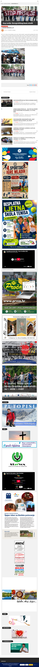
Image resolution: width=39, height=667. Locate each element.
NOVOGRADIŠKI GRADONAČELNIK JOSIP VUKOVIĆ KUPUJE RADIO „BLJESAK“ (23, 120)
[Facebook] (30, 85)
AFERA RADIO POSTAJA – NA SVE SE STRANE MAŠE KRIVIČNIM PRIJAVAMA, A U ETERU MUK (25, 110)
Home (2, 3)
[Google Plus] (33, 85)
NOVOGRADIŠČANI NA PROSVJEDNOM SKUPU (25, 100)
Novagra (14, 30)
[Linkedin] (34, 85)
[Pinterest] (36, 85)
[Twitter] (31, 85)
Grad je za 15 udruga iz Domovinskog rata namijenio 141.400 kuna (24, 138)
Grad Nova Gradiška (7, 3)
